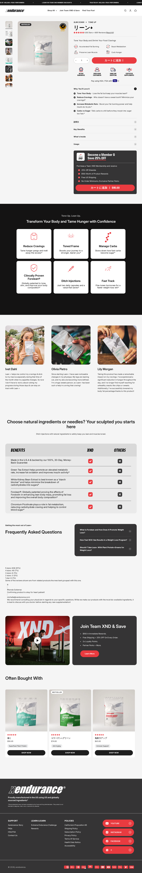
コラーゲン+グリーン (61, 738)
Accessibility (70, 846)
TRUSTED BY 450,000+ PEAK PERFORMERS (90, 2)
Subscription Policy (73, 832)
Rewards (34, 828)
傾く (9, 738)
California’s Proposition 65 (76, 825)
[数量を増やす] (87, 60)
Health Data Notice (72, 842)
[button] (79, 33)
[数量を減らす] (76, 60)
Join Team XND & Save (70, 10)
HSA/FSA (12, 832)
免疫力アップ (101, 738)
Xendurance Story (15, 825)
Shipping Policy (71, 828)
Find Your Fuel (88, 10)
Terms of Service (72, 839)
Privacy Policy (71, 835)
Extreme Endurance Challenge (44, 825)
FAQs (10, 828)
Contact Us (12, 835)
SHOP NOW (26, 753)
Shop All (51, 10)
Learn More (90, 654)
